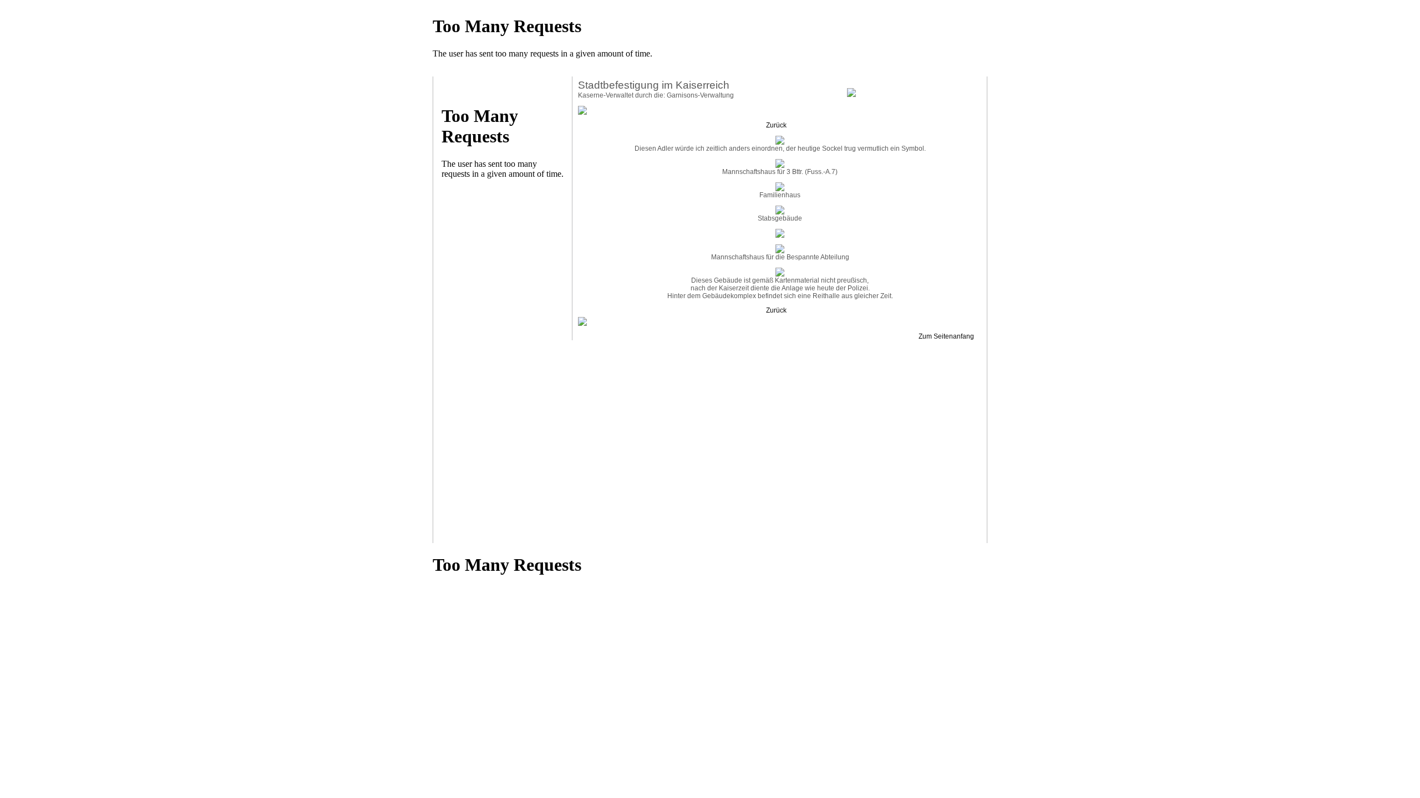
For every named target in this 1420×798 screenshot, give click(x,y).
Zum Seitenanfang (947, 336)
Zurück (777, 125)
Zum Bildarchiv (932, 89)
